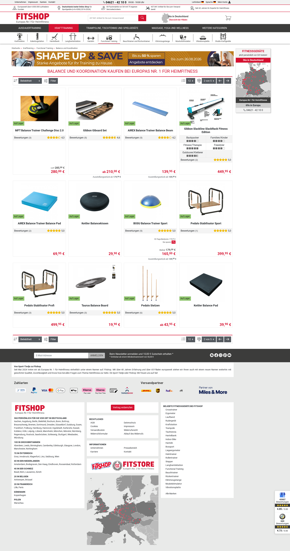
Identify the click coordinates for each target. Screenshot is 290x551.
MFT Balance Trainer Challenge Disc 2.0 (39, 130)
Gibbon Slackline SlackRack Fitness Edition (206, 130)
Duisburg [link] (71, 424)
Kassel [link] (76, 428)
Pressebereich (130, 448)
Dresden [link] (51, 424)
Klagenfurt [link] (35, 456)
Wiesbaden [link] (73, 434)
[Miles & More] (213, 390)
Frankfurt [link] (18, 428)
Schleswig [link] (52, 434)
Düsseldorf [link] (61, 424)
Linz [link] (43, 456)
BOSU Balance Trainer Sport (150, 223)
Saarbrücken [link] (41, 434)
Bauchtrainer (172, 472)
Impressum (33, 2)
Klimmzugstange (173, 480)
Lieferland (196, 2)
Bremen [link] (32, 424)
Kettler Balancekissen (95, 223)
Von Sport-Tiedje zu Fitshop (27, 366)
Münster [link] (67, 431)
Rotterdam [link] (76, 464)
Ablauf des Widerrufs (133, 433)
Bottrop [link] (65, 421)
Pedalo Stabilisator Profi (39, 305)
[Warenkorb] (229, 18)
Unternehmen (20, 2)
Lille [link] (16, 487)
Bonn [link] (58, 421)
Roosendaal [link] (64, 464)
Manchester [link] (19, 448)
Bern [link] (22, 472)
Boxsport (170, 446)
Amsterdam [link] (19, 464)
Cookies (94, 426)
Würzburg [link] (18, 437)
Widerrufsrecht (131, 430)
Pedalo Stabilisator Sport (206, 223)
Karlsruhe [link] (67, 428)
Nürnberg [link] (76, 431)
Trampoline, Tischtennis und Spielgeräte (112, 28)
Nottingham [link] (31, 448)
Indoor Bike (171, 439)
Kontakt (51, 2)
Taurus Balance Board (95, 305)
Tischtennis (171, 432)
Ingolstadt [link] (57, 428)
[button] (220, 81)
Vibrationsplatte (173, 487)
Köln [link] (25, 431)
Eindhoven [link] (53, 464)
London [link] (76, 445)
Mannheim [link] (48, 431)
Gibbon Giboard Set (95, 130)
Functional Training (45, 48)
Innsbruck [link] (24, 456)
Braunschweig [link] (20, 424)
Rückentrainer (172, 476)
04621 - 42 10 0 (254, 110)
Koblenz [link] (18, 431)
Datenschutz (130, 422)
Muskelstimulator (174, 484)
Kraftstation (171, 424)
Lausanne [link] (30, 472)
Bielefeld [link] (42, 421)
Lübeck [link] (38, 431)
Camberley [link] (48, 445)
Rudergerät (171, 420)
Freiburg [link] (28, 428)
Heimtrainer (171, 454)
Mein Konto (222, 2)
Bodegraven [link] (31, 464)
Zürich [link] (39, 472)
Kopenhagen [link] (20, 495)
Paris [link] (21, 487)
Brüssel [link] (28, 479)
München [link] (58, 431)
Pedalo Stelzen (150, 305)
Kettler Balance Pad (206, 305)
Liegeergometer (173, 450)
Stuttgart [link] (62, 434)
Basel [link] (16, 472)
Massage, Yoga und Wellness (170, 28)
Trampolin (170, 428)
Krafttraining (64, 28)
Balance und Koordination (67, 48)
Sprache (209, 2)
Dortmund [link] (41, 424)
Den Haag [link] (42, 464)
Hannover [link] (47, 428)
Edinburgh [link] (58, 445)
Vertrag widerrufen (122, 407)
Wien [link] (57, 456)
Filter (53, 80)
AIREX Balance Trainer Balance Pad (39, 223)
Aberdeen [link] (18, 445)
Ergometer (170, 413)
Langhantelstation (174, 465)
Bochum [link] (51, 421)
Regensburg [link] (19, 434)
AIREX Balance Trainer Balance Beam (150, 130)
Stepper (169, 461)
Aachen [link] (17, 421)
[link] (253, 80)
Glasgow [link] (68, 445)
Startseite (16, 48)
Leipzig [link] (31, 431)
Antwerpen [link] (19, 479)
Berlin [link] (34, 421)
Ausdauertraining (29, 28)
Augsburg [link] (26, 421)
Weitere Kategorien (214, 28)
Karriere (43, 2)
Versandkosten (97, 430)
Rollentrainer (171, 458)
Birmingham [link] (36, 445)
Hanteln (169, 443)
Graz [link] (16, 456)
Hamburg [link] (37, 428)
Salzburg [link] (49, 456)
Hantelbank (171, 435)
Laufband (170, 417)
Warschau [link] (19, 503)
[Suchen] (142, 18)
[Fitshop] (33, 17)
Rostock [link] (30, 434)
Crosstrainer (171, 409)
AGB (92, 422)
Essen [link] (79, 424)
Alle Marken (171, 493)
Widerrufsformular (99, 433)
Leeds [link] (26, 445)
